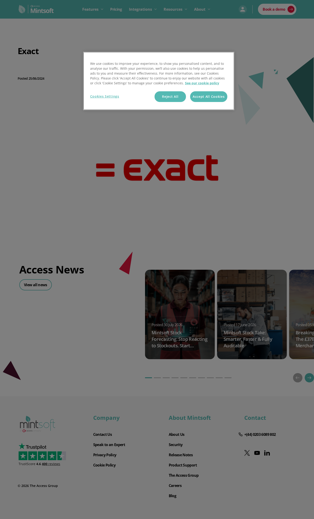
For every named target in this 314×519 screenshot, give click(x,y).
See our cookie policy (202, 83)
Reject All (170, 96)
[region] (158, 81)
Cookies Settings (104, 96)
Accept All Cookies (209, 96)
